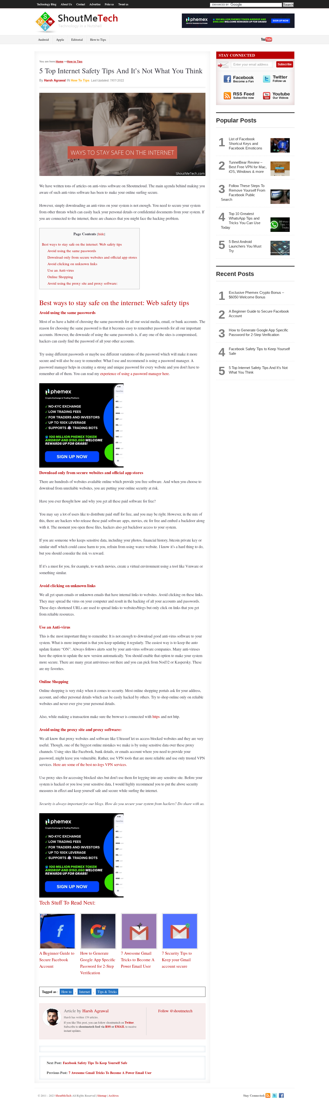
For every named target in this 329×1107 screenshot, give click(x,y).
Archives (113, 1095)
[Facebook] (281, 1095)
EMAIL (120, 1027)
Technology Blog (46, 4)
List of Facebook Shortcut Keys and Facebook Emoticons (245, 143)
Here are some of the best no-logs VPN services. (90, 764)
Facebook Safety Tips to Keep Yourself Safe (95, 1062)
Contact (80, 4)
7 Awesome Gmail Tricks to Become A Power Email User (137, 959)
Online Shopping (60, 276)
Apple (60, 39)
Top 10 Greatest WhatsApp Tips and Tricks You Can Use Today (240, 220)
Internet (84, 991)
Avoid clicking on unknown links (72, 263)
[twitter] (274, 1095)
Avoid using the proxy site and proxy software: (82, 283)
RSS (108, 1027)
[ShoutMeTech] (77, 22)
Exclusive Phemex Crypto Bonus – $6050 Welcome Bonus (256, 294)
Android (43, 39)
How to (66, 991)
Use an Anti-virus (60, 270)
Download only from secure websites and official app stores (92, 257)
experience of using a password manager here (134, 373)
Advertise (94, 4)
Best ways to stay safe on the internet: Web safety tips (82, 244)
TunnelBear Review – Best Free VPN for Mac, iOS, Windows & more (248, 167)
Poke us (109, 4)
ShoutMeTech (63, 1095)
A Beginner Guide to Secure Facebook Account (56, 959)
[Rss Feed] (267, 1095)
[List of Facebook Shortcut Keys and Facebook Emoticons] (280, 145)
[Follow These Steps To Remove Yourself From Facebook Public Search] (280, 197)
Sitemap (101, 1095)
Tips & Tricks (107, 991)
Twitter (129, 1022)
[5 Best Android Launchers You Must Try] (280, 248)
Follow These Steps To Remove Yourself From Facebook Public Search (243, 192)
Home (59, 61)
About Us (66, 4)
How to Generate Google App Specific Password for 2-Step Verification (258, 332)
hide (101, 234)
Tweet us (123, 4)
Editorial (77, 39)
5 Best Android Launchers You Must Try (245, 246)
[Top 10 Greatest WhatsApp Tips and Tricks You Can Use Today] (280, 225)
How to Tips (98, 39)
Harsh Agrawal (55, 80)
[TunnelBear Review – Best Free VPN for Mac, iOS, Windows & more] (280, 169)
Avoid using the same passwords (71, 250)
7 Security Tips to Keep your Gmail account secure (177, 959)
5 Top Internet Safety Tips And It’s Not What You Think (258, 370)
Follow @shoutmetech (175, 1010)
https (156, 716)
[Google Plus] (288, 1095)
